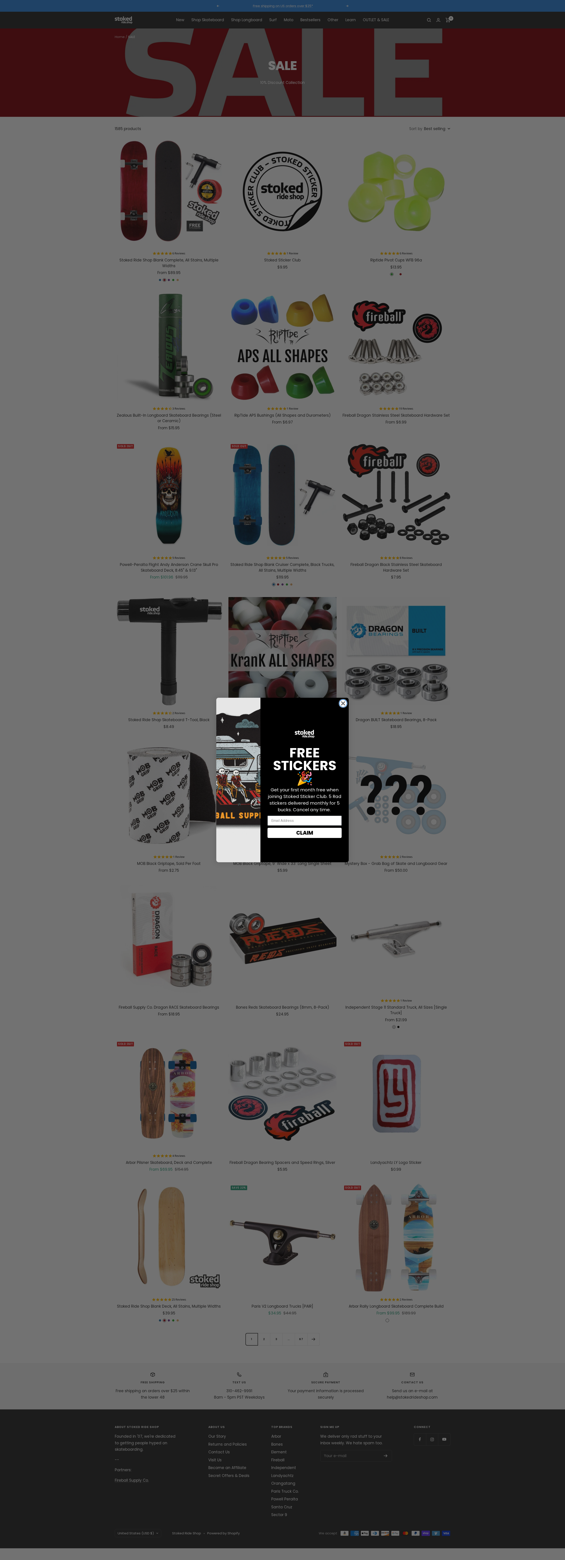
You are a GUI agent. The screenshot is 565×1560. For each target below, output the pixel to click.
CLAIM (304, 832)
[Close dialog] (343, 703)
